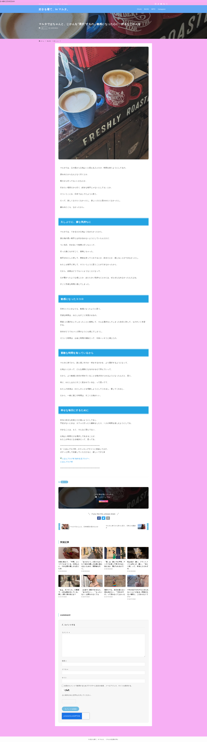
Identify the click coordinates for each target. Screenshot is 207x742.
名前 (64, 661)
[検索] (166, 4)
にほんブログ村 (66, 461)
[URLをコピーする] (108, 518)
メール (65, 669)
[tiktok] (158, 4)
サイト (64, 677)
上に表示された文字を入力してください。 (77, 695)
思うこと (44, 28)
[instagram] (155, 4)
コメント (66, 632)
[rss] (164, 4)
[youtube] (161, 4)
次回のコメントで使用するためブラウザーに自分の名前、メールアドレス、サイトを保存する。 (98, 685)
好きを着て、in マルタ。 (54, 9)
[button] (99, 518)
